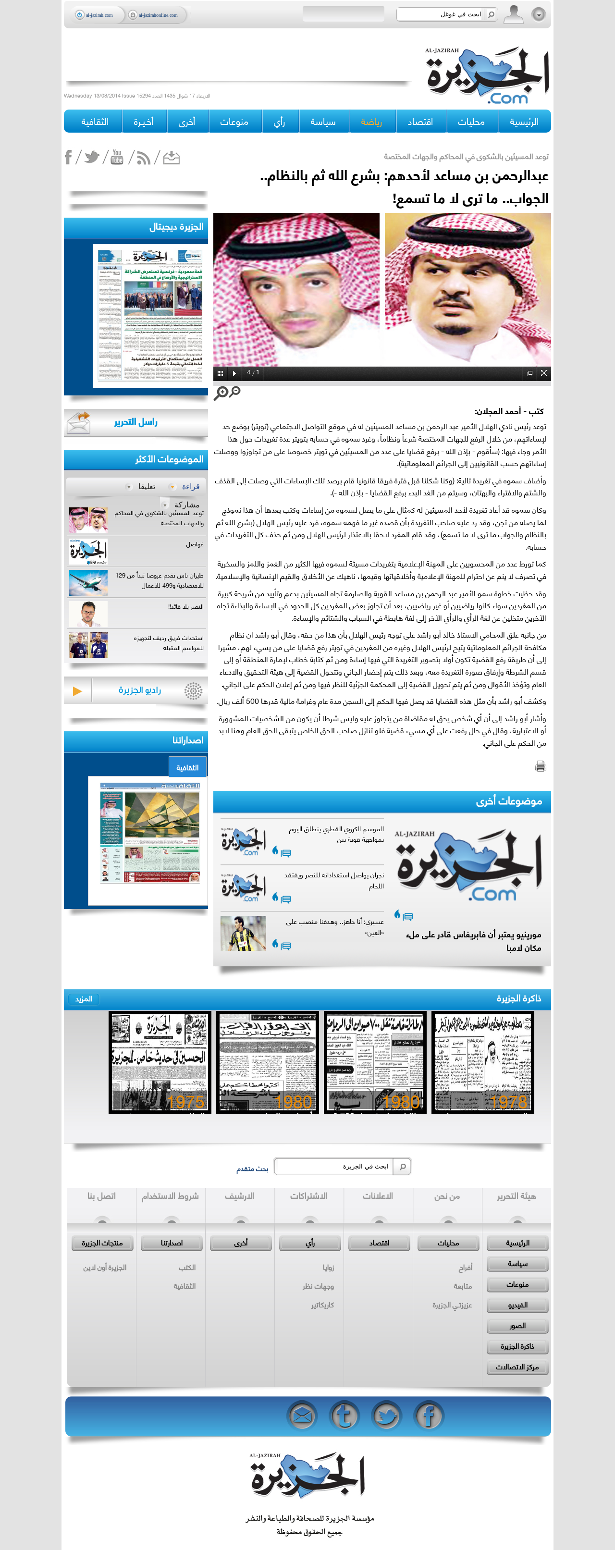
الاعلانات (378, 1195)
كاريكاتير (322, 1304)
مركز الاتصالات (517, 1366)
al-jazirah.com (99, 15)
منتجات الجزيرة (102, 1242)
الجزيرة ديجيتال (176, 225)
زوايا (328, 1266)
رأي (310, 1242)
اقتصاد (379, 1242)
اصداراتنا (187, 739)
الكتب (187, 1266)
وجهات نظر (318, 1285)
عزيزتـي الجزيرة (452, 1304)
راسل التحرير (136, 420)
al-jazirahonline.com (158, 15)
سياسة (518, 1262)
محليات (448, 1242)
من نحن (447, 1195)
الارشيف (239, 1195)
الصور (518, 1324)
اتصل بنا (101, 1195)
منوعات (518, 1283)
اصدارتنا (172, 1242)
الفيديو (518, 1304)
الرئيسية (524, 120)
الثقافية (187, 767)
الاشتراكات (309, 1195)
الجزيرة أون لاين (105, 1266)
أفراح (465, 1266)
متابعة (463, 1285)
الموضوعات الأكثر (169, 458)
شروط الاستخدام (170, 1195)
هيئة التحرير (516, 1195)
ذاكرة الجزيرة (519, 997)
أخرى (187, 120)
